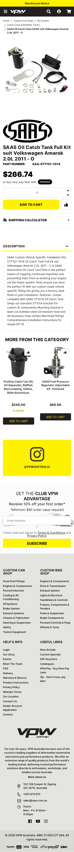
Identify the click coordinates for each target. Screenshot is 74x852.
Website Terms (12, 691)
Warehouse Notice (37, 3)
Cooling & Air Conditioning (11, 597)
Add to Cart (31, 205)
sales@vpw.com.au (35, 800)
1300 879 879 (31, 794)
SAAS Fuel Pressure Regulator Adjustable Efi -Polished (55, 385)
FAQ (5, 668)
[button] (5, 12)
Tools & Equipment (14, 632)
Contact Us (10, 701)
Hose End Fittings (14, 581)
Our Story (9, 654)
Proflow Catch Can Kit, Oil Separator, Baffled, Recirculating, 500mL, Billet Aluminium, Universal (19, 389)
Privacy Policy (36, 536)
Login (6, 649)
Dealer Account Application (12, 707)
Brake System (11, 608)
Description (14, 246)
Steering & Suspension (17, 622)
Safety (7, 627)
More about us (37, 777)
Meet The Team (12, 663)
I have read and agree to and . (37, 534)
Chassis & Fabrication (16, 617)
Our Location (11, 696)
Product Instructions (15, 682)
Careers (8, 714)
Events (7, 659)
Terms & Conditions (51, 533)
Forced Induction (13, 590)
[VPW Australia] (23, 11)
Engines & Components (17, 586)
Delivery (8, 673)
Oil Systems (10, 603)
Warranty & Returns (15, 677)
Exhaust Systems (13, 613)
